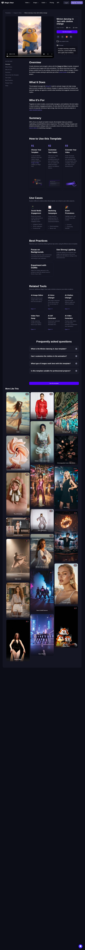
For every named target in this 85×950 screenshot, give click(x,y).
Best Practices (9, 80)
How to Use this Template (12, 75)
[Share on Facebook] (58, 36)
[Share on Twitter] (62, 36)
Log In (66, 2)
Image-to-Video (18, 13)
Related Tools (8, 83)
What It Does (8, 67)
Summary (7, 72)
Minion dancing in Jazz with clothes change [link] (35, 13)
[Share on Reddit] (66, 36)
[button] (81, 946)
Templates (8, 13)
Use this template (67, 31)
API (58, 2)
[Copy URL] (71, 36)
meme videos (33, 128)
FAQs (6, 85)
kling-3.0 (48, 86)
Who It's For (8, 69)
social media (62, 72)
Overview (7, 64)
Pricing (52, 2)
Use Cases (8, 77)
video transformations (35, 110)
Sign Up (77, 2)
